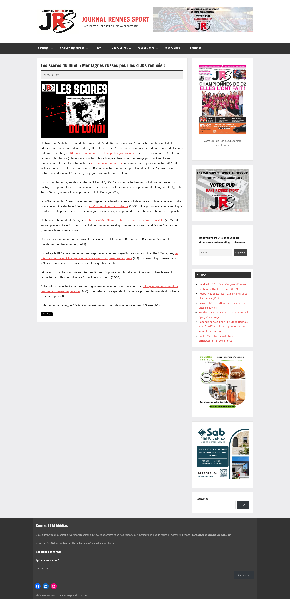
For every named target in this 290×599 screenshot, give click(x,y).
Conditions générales (48, 551)
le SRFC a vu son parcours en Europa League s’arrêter (101, 153)
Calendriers (120, 48)
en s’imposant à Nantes (106, 163)
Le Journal (43, 48)
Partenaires (172, 48)
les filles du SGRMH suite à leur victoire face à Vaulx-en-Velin (124, 220)
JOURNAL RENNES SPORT (115, 19)
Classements (146, 48)
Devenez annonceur (72, 48)
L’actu (98, 48)
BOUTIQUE (195, 48)
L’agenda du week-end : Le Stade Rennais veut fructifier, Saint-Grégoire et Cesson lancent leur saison (223, 326)
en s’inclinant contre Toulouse (108, 206)
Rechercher (202, 498)
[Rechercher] (243, 505)
